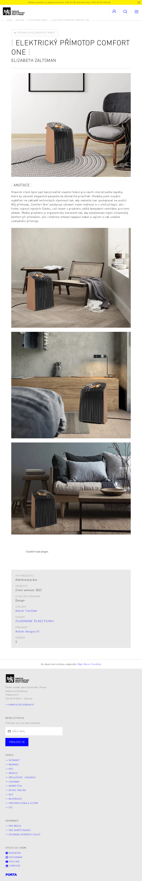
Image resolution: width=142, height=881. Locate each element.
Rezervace (15, 798)
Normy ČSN (15, 785)
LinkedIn (14, 865)
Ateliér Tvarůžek (26, 610)
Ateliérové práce (38, 20)
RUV (11, 794)
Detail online (17, 790)
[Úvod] (17, 678)
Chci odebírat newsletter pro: (27, 740)
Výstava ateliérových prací (35, 32)
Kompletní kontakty (21, 704)
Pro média (15, 825)
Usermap (14, 781)
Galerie (20, 20)
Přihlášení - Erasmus (22, 777)
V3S (11, 807)
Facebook (14, 853)
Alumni (61, 745)
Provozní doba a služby (23, 803)
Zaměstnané (39, 745)
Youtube (14, 861)
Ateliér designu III (27, 631)
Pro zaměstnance (20, 830)
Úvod (9, 20)
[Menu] (136, 11)
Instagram (15, 857)
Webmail (14, 764)
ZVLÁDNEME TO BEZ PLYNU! (34, 621)
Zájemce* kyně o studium (113, 745)
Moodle (13, 773)
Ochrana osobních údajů (25, 834)
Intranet (14, 760)
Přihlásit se (17, 741)
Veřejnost (81, 745)
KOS (11, 768)
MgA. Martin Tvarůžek (89, 664)
